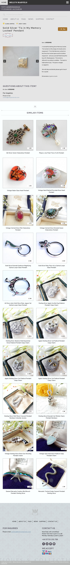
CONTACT (50, 19)
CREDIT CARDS (22, 23)
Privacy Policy (54, 562)
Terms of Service (64, 562)
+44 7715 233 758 (17, 9)
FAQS (23, 19)
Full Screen (8, 35)
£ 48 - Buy (62, 29)
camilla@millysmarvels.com (11, 97)
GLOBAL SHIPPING (9, 23)
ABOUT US (14, 19)
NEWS (30, 19)
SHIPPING (40, 19)
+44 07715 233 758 (50, 539)
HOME (3, 2)
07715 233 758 (7, 9)
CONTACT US (52, 521)
